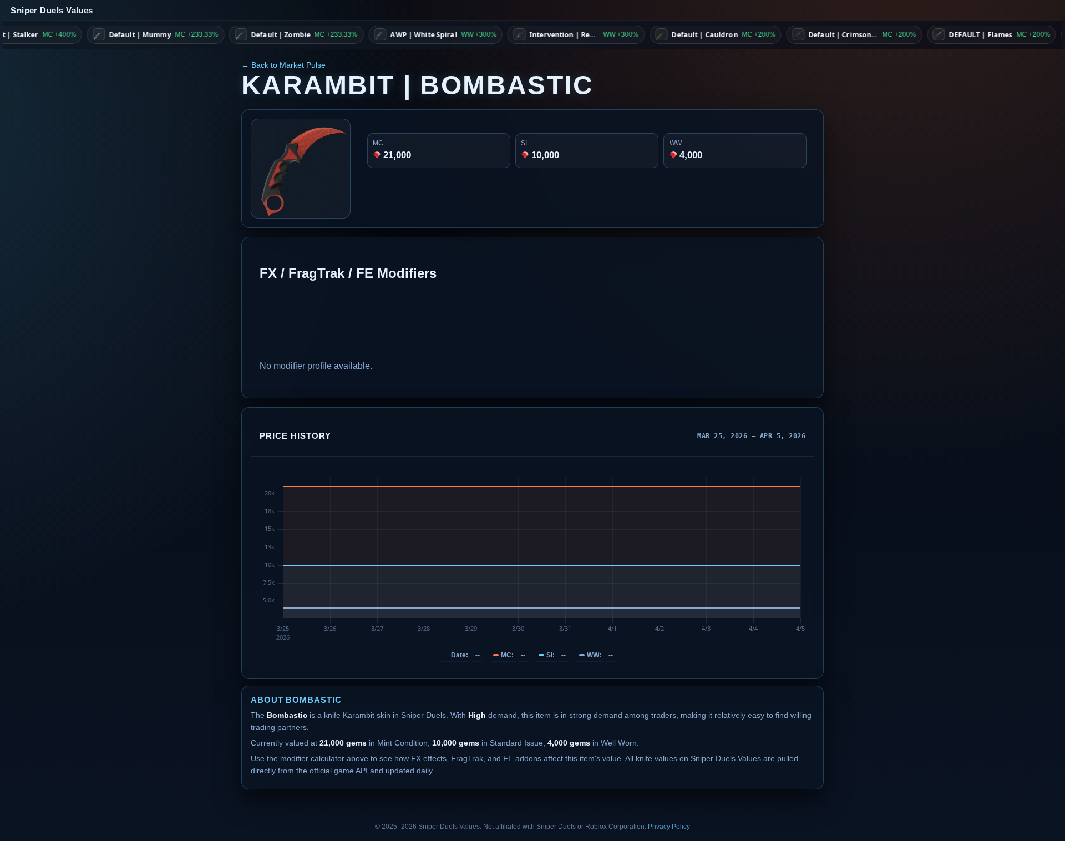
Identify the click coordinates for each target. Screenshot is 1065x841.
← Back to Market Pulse (283, 64)
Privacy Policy (669, 826)
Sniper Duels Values (52, 10)
